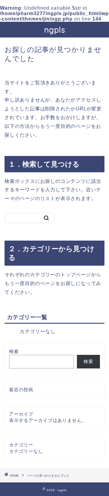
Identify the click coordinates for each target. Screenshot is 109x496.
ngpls (54, 29)
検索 (14, 351)
